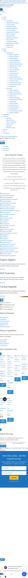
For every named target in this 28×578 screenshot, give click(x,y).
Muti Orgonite (10, 40)
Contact (5, 129)
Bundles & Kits (10, 45)
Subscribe (3, 446)
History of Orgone (14, 56)
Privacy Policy (9, 124)
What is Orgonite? (14, 55)
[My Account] (1, 12)
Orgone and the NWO (15, 84)
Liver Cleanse (12, 101)
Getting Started (13, 58)
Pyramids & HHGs (7, 517)
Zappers (5, 519)
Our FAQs (8, 118)
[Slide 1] (0, 298)
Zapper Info (9, 88)
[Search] (1, 9)
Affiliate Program (10, 128)
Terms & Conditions (11, 122)
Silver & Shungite (10, 34)
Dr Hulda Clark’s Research (16, 99)
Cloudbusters (6, 513)
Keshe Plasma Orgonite (12, 43)
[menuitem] (15, 146)
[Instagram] (5, 557)
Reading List (12, 86)
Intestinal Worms (13, 105)
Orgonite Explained (14, 60)
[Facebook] (1, 557)
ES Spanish (6, 148)
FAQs (4, 538)
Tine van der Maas (14, 107)
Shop (4, 19)
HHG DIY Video (13, 68)
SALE (4, 49)
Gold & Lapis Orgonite (12, 38)
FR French (5, 146)
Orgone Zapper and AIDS (15, 111)
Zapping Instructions (14, 92)
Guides (5, 51)
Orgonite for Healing (11, 41)
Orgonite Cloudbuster (11, 28)
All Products (9, 21)
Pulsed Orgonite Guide (15, 83)
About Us (5, 116)
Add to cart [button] (3, 385)
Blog (4, 131)
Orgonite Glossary (14, 73)
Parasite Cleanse (13, 103)
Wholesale (9, 126)
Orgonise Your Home (14, 62)
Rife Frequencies (13, 109)
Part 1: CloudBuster (14, 70)
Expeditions (6, 114)
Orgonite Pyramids (11, 26)
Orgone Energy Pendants (12, 32)
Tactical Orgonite (10, 30)
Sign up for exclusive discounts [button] (9, 136)
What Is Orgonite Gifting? (16, 79)
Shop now (2, 269)
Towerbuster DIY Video (15, 66)
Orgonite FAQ (13, 71)
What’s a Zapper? (13, 90)
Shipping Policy (10, 120)
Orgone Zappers (10, 25)
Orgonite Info (9, 53)
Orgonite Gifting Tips (14, 77)
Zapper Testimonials (14, 98)
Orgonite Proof (13, 75)
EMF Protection (10, 36)
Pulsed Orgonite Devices (12, 23)
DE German (6, 150)
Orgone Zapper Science (15, 94)
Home (4, 17)
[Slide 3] (3, 298)
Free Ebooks (6, 133)
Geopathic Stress (13, 81)
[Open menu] (0, 14)
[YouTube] (3, 557)
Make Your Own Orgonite (16, 64)
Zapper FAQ (12, 96)
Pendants (5, 515)
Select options (3, 421)
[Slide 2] (2, 298)
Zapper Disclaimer (14, 113)
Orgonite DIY (9, 47)
